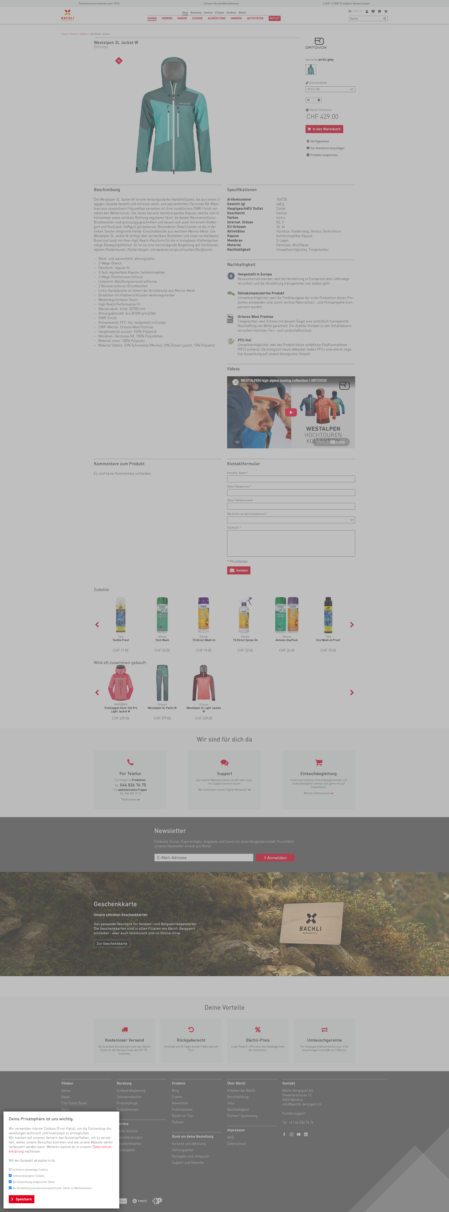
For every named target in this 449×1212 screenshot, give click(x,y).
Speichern (24, 1199)
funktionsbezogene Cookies (28, 1175)
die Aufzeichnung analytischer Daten (33, 1182)
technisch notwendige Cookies (30, 1169)
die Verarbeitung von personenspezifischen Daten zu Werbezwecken (52, 1188)
